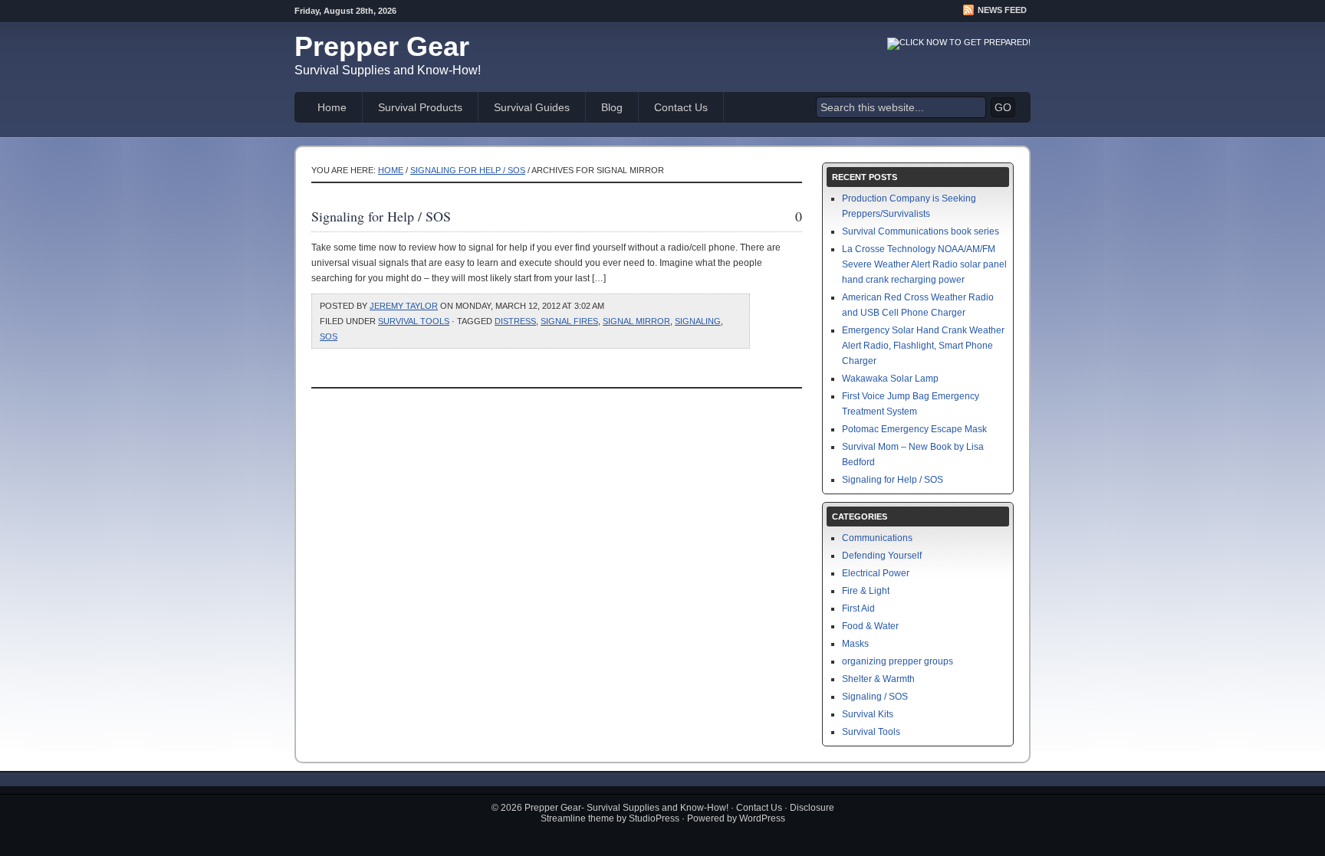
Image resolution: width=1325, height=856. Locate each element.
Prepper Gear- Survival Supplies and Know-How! (626, 807)
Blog (612, 107)
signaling (698, 321)
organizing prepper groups (897, 661)
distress (515, 321)
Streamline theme (577, 818)
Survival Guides (532, 107)
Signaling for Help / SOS (467, 170)
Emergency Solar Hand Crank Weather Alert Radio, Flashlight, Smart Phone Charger (923, 345)
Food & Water (870, 626)
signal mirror (636, 321)
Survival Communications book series (920, 231)
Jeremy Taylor (404, 305)
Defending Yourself (882, 555)
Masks (855, 643)
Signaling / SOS (875, 696)
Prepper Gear (381, 46)
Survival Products (420, 107)
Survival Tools (413, 321)
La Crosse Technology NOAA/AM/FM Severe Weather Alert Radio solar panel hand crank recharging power (924, 264)
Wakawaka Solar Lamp (890, 378)
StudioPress (654, 818)
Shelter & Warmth (878, 679)
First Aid (858, 608)
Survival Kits (867, 714)
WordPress (762, 818)
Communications (877, 538)
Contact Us (681, 107)
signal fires (569, 321)
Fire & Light (865, 590)
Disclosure (812, 807)
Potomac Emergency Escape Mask (914, 429)
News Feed (1002, 10)
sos (328, 336)
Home (332, 107)
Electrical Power (875, 573)
